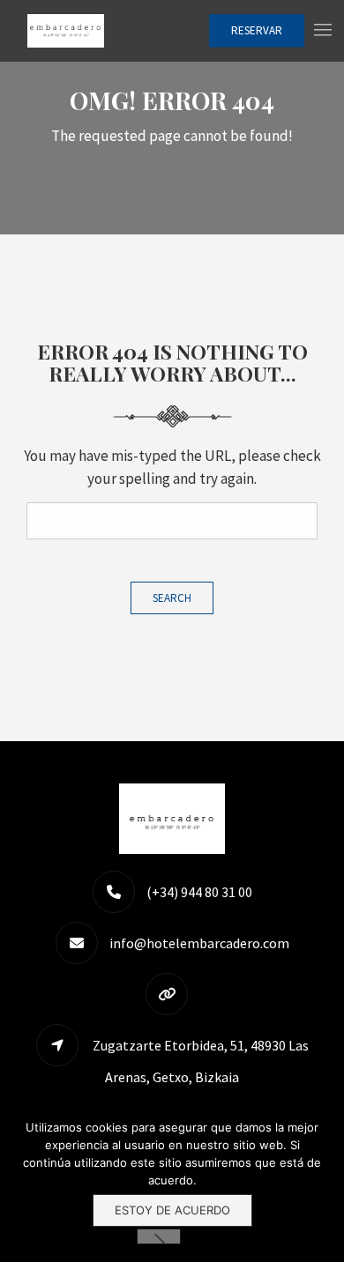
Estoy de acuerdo (172, 1210)
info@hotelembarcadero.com (199, 943)
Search (172, 597)
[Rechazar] (159, 1236)
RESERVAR (256, 30)
